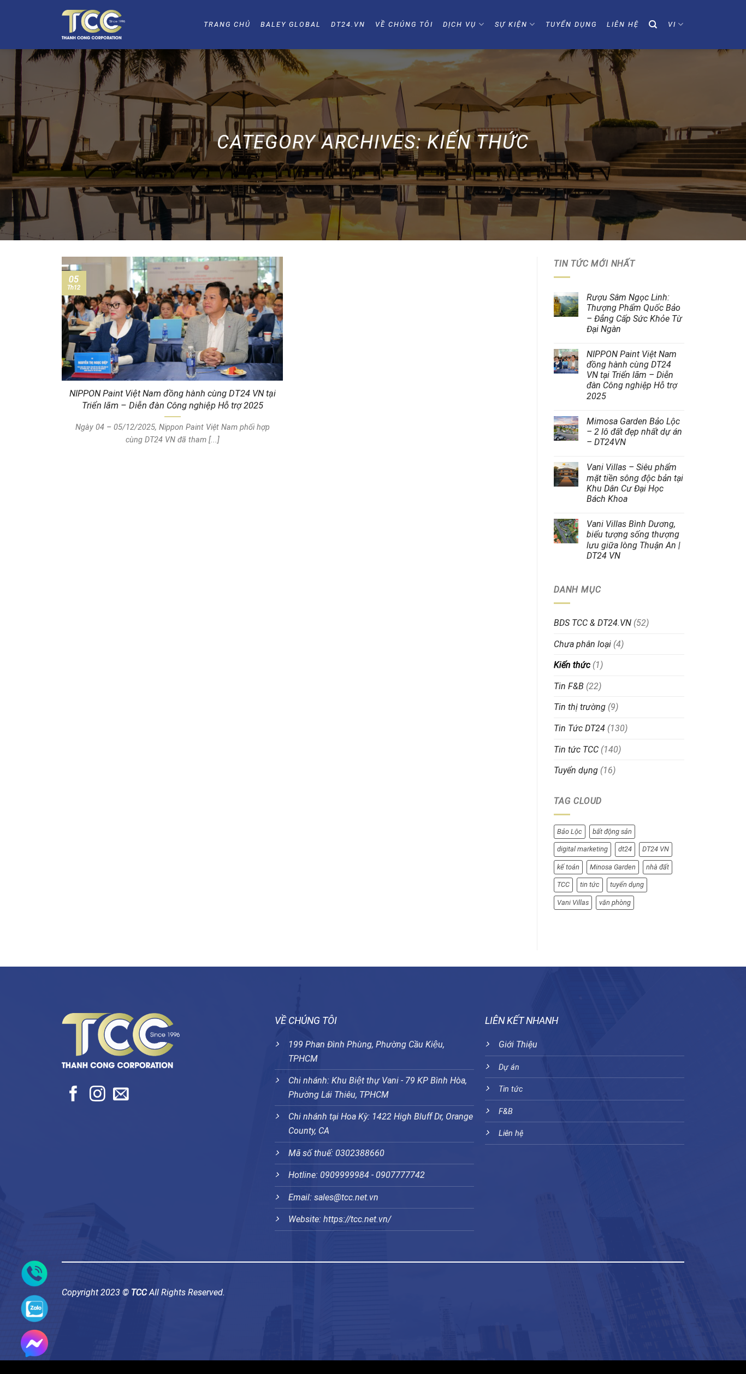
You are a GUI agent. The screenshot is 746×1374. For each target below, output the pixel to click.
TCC (563, 884)
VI (672, 24)
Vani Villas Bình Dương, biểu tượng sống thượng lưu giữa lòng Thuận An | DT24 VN (633, 540)
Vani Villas (573, 902)
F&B (506, 1111)
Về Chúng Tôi (404, 24)
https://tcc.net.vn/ (357, 1219)
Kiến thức (572, 665)
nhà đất (657, 867)
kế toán (568, 867)
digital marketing (582, 849)
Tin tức (511, 1089)
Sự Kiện (511, 24)
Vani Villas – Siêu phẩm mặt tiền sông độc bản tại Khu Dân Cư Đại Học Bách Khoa (635, 483)
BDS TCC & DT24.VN (592, 623)
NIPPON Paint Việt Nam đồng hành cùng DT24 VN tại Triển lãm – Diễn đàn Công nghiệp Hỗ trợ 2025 (172, 399)
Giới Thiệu (518, 1044)
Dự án (509, 1067)
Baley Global (290, 24)
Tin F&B (569, 686)
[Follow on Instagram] (97, 1095)
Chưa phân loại (582, 644)
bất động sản (612, 831)
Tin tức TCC (576, 749)
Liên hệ (511, 1133)
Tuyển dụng (571, 24)
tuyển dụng (627, 884)
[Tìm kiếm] (653, 24)
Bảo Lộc (569, 831)
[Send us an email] (121, 1095)
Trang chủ (227, 24)
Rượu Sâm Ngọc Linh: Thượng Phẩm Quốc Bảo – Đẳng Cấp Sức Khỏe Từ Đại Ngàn (634, 313)
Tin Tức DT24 (579, 728)
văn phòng (615, 902)
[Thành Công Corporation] (113, 24)
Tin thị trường (580, 707)
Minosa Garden (613, 867)
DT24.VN (348, 24)
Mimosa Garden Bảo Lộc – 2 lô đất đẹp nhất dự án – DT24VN (634, 431)
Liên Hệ (623, 24)
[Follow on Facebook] (73, 1095)
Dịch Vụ (459, 24)
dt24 (625, 849)
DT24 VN (655, 849)
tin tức (590, 884)
